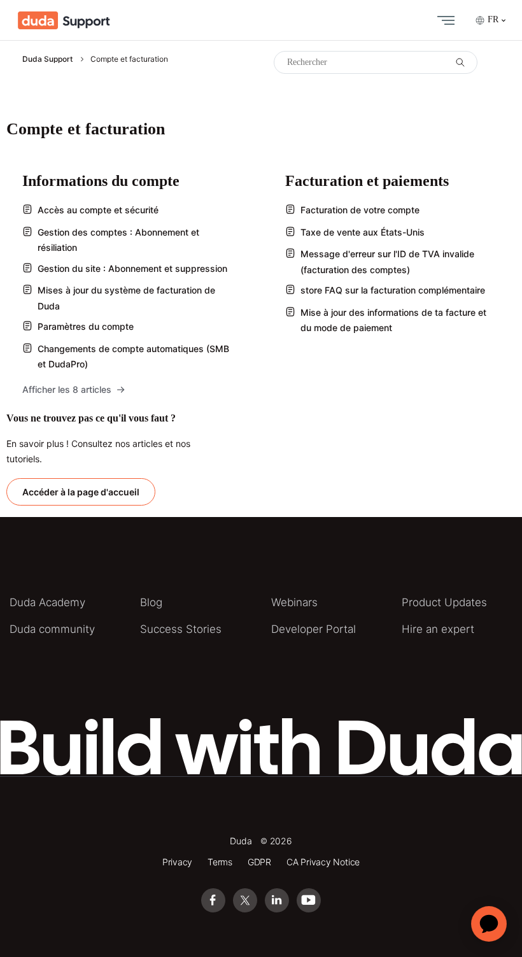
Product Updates (444, 602)
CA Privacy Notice (323, 861)
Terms (220, 861)
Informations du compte (101, 181)
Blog (151, 602)
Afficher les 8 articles (66, 389)
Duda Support (47, 59)
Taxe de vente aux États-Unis (362, 232)
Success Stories (181, 629)
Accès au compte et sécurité (98, 209)
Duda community (52, 629)
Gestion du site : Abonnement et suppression (132, 268)
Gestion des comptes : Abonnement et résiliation (118, 240)
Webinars (294, 602)
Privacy (177, 861)
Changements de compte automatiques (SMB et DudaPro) (133, 356)
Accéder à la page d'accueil (80, 491)
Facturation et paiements (367, 181)
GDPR (259, 861)
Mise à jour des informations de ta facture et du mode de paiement (393, 320)
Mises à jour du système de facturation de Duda (126, 298)
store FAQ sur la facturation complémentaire (392, 290)
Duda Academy (47, 602)
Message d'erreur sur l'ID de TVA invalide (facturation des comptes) (387, 261)
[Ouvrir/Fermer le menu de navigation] (443, 20)
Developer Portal (313, 629)
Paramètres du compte (86, 326)
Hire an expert (438, 629)
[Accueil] (64, 20)
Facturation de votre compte (360, 209)
